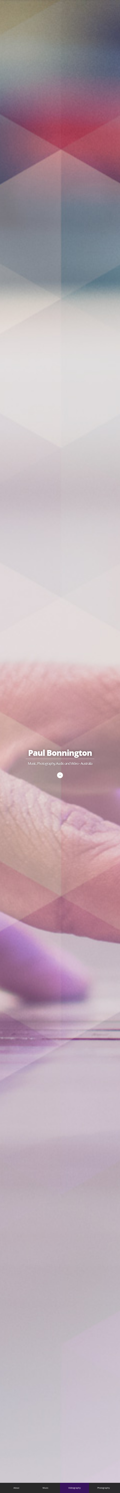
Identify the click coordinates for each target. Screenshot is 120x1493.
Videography (74, 1487)
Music (45, 1487)
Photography (103, 1487)
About (16, 1487)
